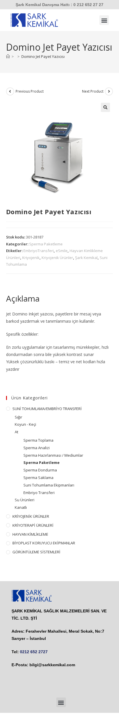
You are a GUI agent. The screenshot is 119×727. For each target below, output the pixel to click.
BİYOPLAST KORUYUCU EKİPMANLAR (43, 543)
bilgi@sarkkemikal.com (52, 664)
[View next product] (109, 91)
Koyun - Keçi (25, 424)
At (16, 431)
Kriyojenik (31, 257)
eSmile (62, 250)
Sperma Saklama (38, 477)
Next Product (92, 91)
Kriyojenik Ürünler (57, 257)
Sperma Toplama (38, 440)
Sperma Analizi (36, 447)
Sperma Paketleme (46, 244)
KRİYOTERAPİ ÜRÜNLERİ (32, 525)
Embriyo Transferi (39, 492)
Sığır (18, 417)
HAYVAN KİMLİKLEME (30, 534)
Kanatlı (21, 507)
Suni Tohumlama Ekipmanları (48, 485)
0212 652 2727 (34, 651)
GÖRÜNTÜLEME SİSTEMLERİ (36, 552)
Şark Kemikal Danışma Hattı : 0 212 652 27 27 (59, 4)
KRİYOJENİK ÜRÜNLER (30, 516)
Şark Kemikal (86, 257)
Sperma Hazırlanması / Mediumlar (53, 455)
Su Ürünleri (24, 499)
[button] (104, 20)
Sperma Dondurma (40, 470)
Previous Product (30, 91)
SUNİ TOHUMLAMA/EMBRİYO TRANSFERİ (47, 408)
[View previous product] (10, 91)
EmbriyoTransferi (38, 250)
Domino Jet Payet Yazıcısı (43, 56)
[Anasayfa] (8, 56)
